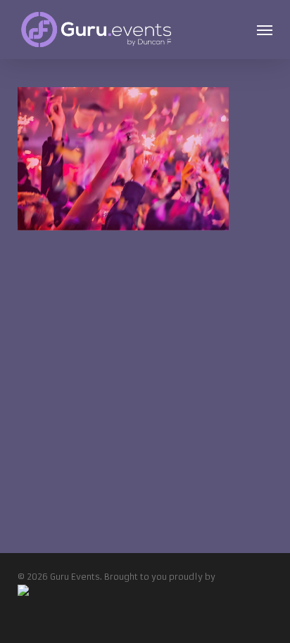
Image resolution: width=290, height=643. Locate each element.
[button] (264, 29)
